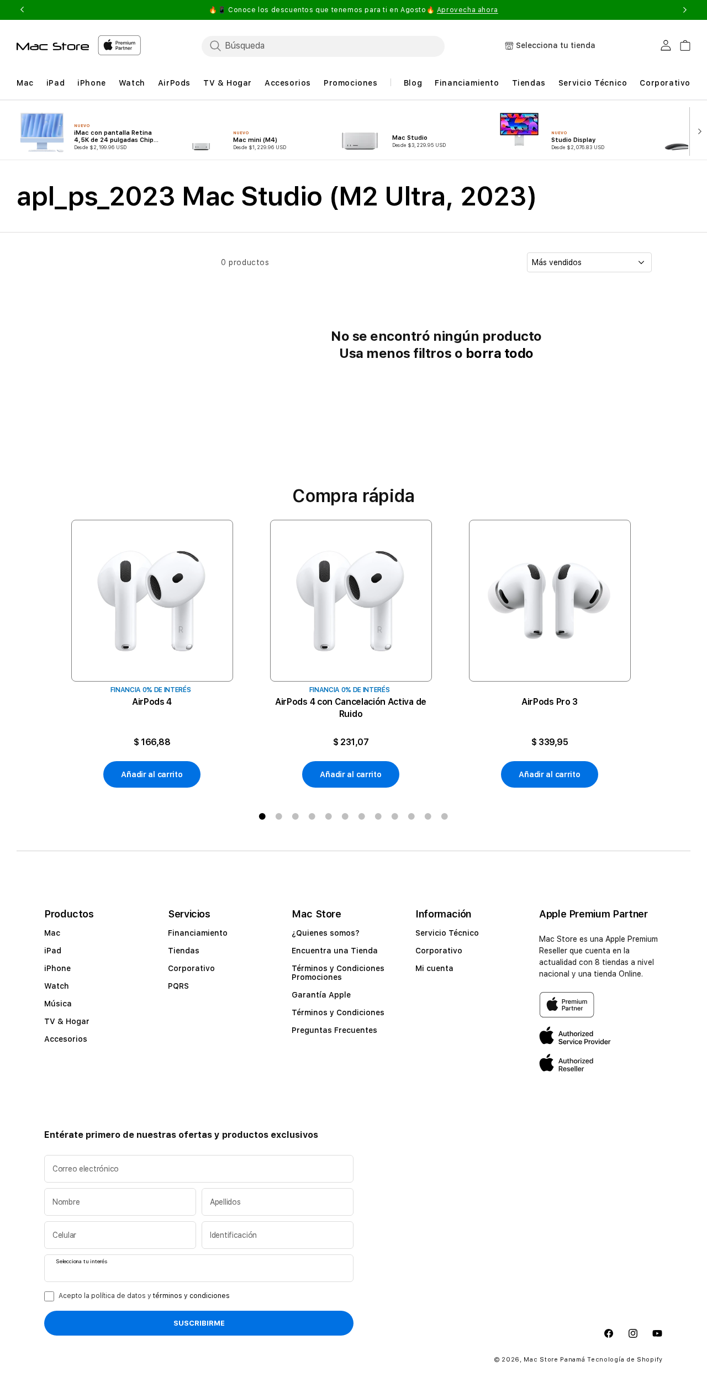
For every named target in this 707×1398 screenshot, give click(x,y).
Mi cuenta (434, 968)
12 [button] (444, 816)
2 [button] (278, 816)
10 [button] (411, 816)
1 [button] (262, 816)
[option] (151, 654)
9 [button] (394, 816)
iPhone (57, 968)
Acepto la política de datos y (144, 1296)
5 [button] (328, 816)
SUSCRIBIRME (199, 1322)
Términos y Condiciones (338, 1012)
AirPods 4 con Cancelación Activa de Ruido (350, 708)
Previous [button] (22, 9)
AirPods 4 (152, 702)
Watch (56, 986)
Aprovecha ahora (467, 10)
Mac (52, 933)
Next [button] (684, 9)
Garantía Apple (321, 994)
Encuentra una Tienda (335, 950)
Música (58, 1003)
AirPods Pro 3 (549, 702)
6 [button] (345, 816)
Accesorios (65, 1039)
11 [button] (428, 816)
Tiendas (183, 950)
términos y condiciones (191, 1296)
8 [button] (378, 816)
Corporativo (191, 968)
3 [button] (295, 816)
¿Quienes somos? (326, 933)
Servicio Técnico (447, 933)
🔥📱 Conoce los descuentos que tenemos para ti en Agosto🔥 (353, 10)
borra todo (500, 353)
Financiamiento (198, 933)
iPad (52, 950)
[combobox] (323, 46)
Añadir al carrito (151, 774)
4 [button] (312, 816)
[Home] (53, 46)
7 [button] (361, 816)
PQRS (178, 986)
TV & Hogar (66, 1021)
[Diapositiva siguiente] (697, 130)
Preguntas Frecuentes (334, 1030)
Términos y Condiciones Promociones (338, 973)
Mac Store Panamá (554, 1359)
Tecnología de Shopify (625, 1359)
